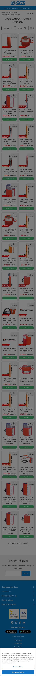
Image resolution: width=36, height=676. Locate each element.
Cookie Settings (18, 667)
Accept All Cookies (18, 672)
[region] (18, 662)
